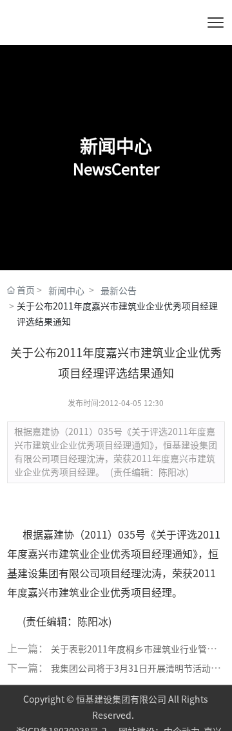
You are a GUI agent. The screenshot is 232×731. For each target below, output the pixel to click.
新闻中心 (66, 290)
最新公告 (119, 290)
